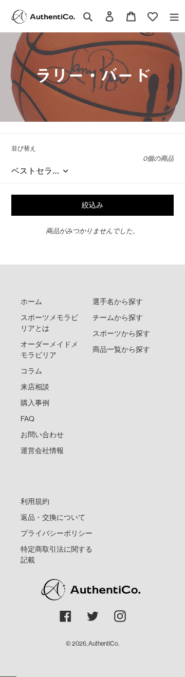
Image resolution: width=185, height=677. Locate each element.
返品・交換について (53, 517)
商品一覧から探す (121, 349)
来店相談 (35, 386)
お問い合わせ (42, 434)
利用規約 (35, 501)
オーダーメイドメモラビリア (49, 350)
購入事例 (35, 402)
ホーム (31, 301)
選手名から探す (117, 301)
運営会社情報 (42, 450)
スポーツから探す (121, 333)
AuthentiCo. (103, 643)
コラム (31, 370)
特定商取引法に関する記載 (56, 554)
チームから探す (117, 317)
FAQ (27, 418)
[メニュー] (174, 16)
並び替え (23, 148)
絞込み (92, 205)
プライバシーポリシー (56, 533)
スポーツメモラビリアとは (49, 323)
